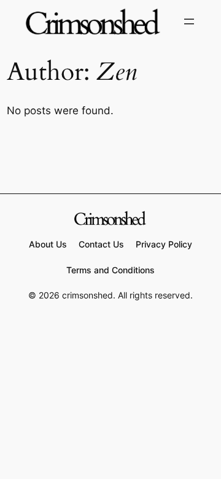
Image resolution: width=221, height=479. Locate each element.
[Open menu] (189, 21)
